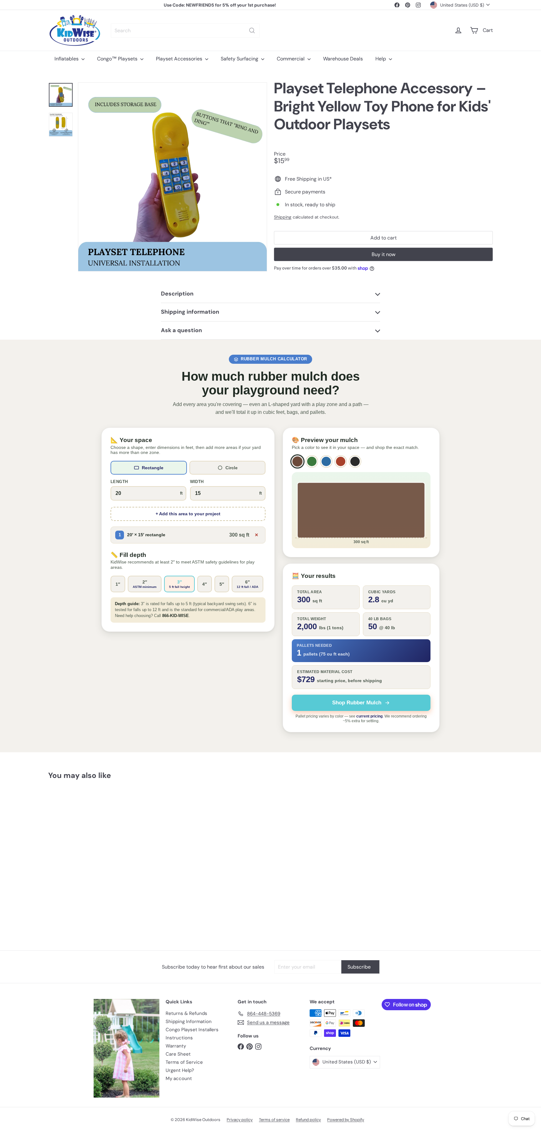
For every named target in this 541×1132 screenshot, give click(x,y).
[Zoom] (172, 177)
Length (119, 482)
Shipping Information (189, 1021)
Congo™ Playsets (118, 58)
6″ (247, 584)
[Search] (252, 30)
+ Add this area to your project (188, 513)
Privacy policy (240, 1119)
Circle (231, 467)
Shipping (282, 217)
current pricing (369, 716)
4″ (204, 584)
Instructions (179, 1038)
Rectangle (152, 467)
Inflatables (67, 58)
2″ (145, 584)
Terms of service (274, 1119)
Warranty (176, 1046)
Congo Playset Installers (192, 1030)
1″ (118, 584)
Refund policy (308, 1119)
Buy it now (383, 254)
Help (381, 58)
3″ (179, 584)
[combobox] (185, 30)
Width (197, 482)
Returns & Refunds (186, 1013)
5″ (221, 584)
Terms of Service (184, 1062)
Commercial (291, 58)
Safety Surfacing (240, 58)
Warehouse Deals (343, 58)
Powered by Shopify (345, 1119)
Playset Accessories (180, 58)
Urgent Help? (180, 1070)
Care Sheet (178, 1054)
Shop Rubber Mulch (356, 703)
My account (179, 1078)
